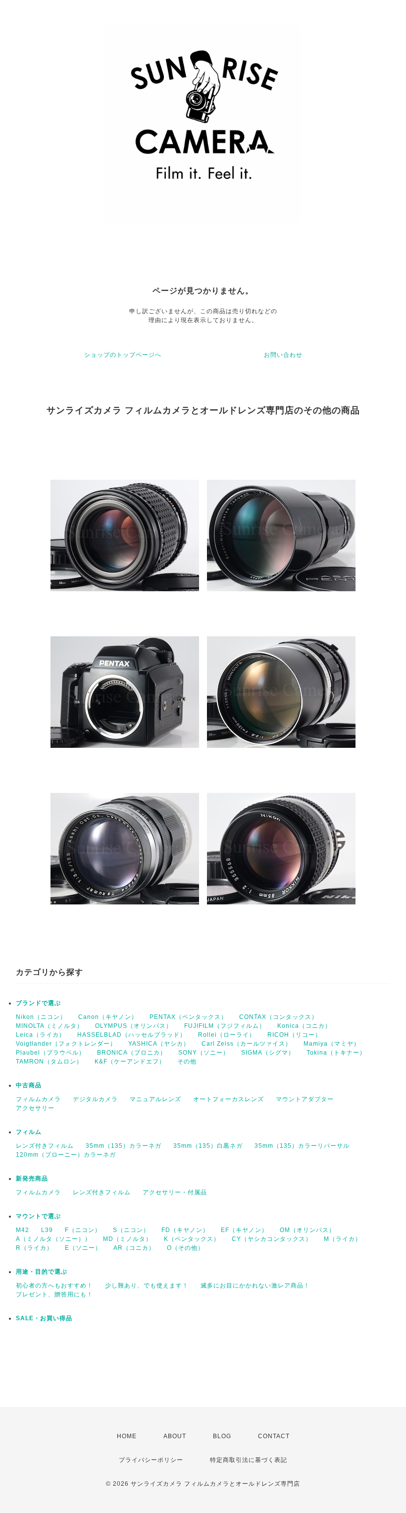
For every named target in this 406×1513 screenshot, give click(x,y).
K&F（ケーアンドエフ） (130, 1061)
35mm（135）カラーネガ (123, 1145)
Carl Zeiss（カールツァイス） (247, 1043)
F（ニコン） (83, 1230)
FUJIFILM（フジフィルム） (224, 1025)
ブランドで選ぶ (38, 1003)
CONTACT (274, 1436)
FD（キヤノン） (185, 1230)
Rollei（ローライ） (226, 1034)
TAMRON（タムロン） (49, 1061)
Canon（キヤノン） (108, 1016)
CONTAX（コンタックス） (278, 1016)
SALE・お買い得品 (44, 1318)
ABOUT (174, 1436)
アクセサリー (35, 1108)
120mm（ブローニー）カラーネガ (66, 1154)
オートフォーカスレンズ (228, 1099)
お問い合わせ (283, 354)
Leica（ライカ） (40, 1034)
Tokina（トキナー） (336, 1052)
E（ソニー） (83, 1247)
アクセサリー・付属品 (175, 1192)
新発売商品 (32, 1178)
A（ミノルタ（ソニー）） (53, 1238)
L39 (47, 1230)
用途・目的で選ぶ (41, 1271)
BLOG (222, 1436)
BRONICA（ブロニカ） (131, 1052)
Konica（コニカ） (304, 1025)
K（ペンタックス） (192, 1238)
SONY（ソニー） (203, 1052)
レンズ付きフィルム (45, 1145)
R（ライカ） (34, 1247)
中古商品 (29, 1085)
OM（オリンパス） (307, 1230)
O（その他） (185, 1247)
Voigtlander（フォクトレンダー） (66, 1043)
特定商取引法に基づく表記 (248, 1460)
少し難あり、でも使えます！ (147, 1285)
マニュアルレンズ (155, 1099)
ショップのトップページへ (122, 354)
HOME (127, 1436)
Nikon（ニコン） (41, 1016)
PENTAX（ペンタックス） (188, 1016)
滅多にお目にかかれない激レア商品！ (255, 1285)
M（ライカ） (342, 1238)
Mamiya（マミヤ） (332, 1043)
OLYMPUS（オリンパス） (133, 1025)
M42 (22, 1230)
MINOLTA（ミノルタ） (49, 1025)
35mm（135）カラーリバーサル (302, 1145)
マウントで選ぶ (38, 1216)
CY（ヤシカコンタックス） (272, 1238)
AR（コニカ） (134, 1247)
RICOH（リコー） (294, 1034)
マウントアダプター (305, 1099)
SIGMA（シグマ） (268, 1052)
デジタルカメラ (95, 1099)
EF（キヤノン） (244, 1230)
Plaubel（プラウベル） (50, 1052)
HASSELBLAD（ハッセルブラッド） (131, 1034)
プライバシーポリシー (151, 1460)
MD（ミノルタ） (127, 1238)
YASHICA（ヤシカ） (159, 1043)
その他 (187, 1061)
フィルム (29, 1131)
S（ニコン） (131, 1230)
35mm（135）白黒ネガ (208, 1145)
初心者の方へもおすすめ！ (54, 1285)
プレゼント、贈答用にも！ (54, 1294)
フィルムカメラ (38, 1099)
